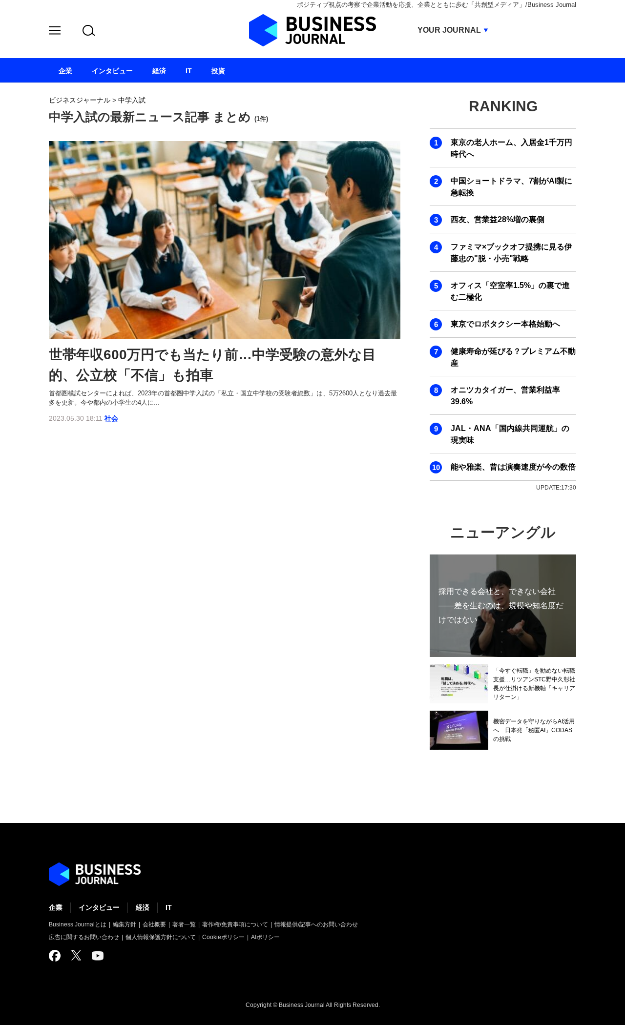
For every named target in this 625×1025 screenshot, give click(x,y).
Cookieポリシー (223, 937)
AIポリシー (265, 937)
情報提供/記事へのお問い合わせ (316, 924)
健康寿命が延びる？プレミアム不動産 (513, 357)
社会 (111, 418)
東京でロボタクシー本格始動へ (505, 324)
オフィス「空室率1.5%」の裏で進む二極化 (510, 291)
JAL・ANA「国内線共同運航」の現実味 (510, 434)
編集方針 (124, 924)
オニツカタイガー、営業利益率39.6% (505, 396)
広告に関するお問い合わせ (84, 937)
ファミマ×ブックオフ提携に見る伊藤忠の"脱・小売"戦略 (511, 253)
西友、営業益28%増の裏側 (497, 219)
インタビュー (99, 907)
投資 (218, 71)
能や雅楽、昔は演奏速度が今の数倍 (513, 467)
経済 (142, 907)
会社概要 (154, 924)
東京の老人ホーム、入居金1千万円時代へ (511, 148)
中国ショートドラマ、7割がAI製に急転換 (511, 187)
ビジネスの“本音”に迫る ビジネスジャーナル (95, 874)
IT (169, 907)
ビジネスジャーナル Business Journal (312, 30)
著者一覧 (184, 924)
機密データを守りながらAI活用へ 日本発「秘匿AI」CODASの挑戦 (534, 730)
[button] (55, 32)
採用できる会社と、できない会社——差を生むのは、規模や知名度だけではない (500, 605)
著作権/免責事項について (235, 924)
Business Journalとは (77, 924)
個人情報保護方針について (160, 937)
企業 (55, 907)
